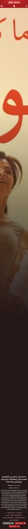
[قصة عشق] (14, 2)
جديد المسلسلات (11, 513)
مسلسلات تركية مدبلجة (20, 517)
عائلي (8, 515)
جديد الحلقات (19, 513)
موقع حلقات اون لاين (13, 520)
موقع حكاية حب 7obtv (8, 517)
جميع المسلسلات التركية (16, 515)
